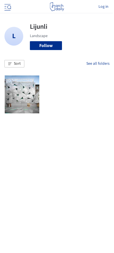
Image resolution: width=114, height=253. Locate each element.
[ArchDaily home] (57, 6)
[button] (14, 64)
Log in (103, 7)
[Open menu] (7, 7)
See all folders (98, 63)
